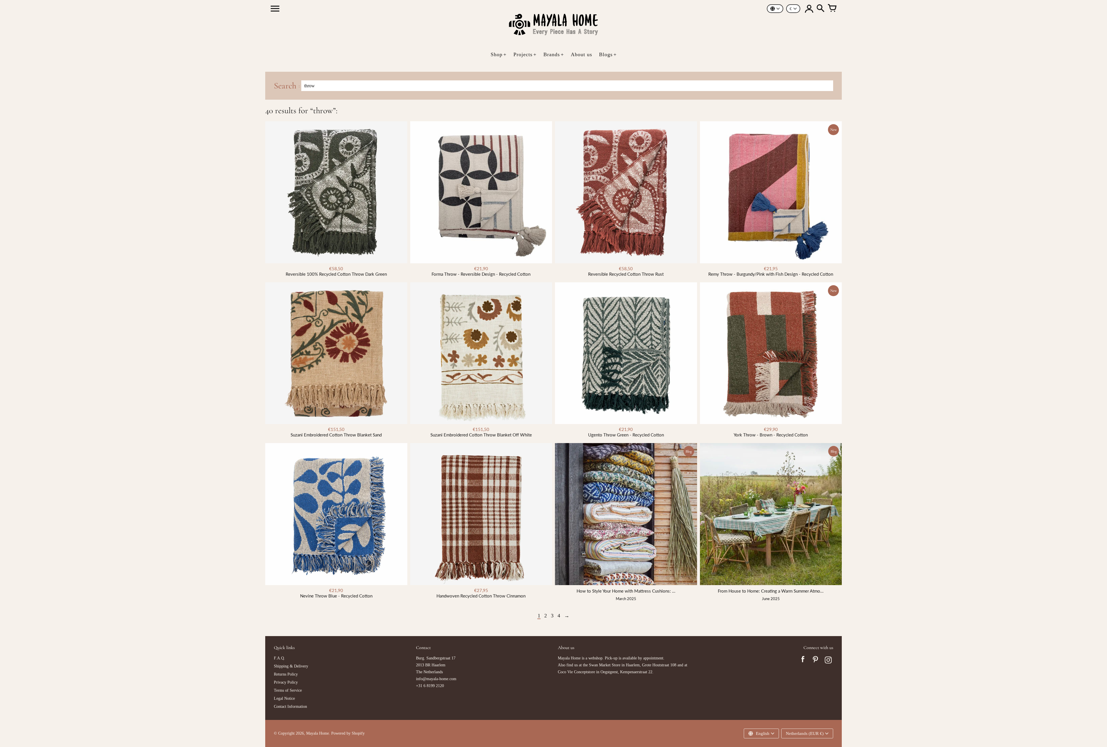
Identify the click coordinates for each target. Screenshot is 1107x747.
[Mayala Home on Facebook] (803, 661)
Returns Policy (286, 674)
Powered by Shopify (348, 733)
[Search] (820, 8)
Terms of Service (288, 690)
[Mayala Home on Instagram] (828, 661)
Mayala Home (317, 733)
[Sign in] (809, 8)
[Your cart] (832, 8)
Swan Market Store (604, 665)
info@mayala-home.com (436, 679)
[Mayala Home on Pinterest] (815, 661)
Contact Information (290, 706)
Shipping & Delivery (291, 666)
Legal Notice (284, 698)
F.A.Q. (279, 658)
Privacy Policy (286, 682)
